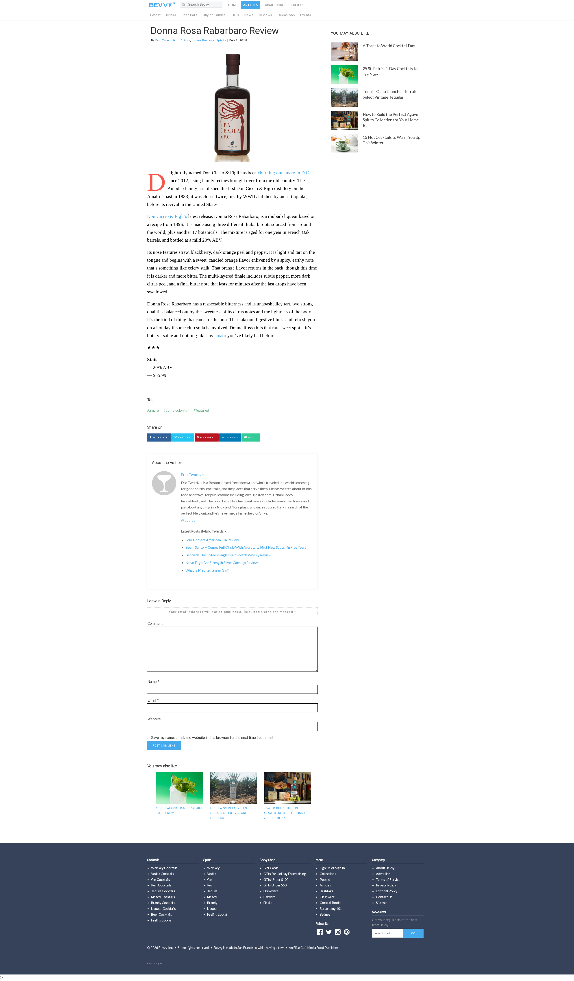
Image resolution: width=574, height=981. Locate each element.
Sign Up (325, 868)
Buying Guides (214, 15)
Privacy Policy (386, 885)
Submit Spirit (274, 5)
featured (202, 410)
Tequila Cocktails (163, 891)
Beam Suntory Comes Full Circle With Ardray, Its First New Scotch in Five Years (245, 547)
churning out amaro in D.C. (284, 172)
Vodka (211, 874)
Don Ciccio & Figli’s (167, 216)
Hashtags (326, 891)
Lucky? (297, 5)
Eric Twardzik (165, 40)
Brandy (212, 903)
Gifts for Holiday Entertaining (284, 874)
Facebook (160, 437)
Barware (269, 897)
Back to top (153, 963)
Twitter (183, 437)
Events (305, 15)
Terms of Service (388, 880)
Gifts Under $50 (275, 885)
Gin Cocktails (160, 880)
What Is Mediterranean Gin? (207, 570)
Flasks (267, 903)
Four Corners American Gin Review (212, 540)
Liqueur (212, 908)
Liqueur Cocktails (163, 908)
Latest (155, 15)
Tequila (212, 891)
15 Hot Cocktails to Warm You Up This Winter (391, 140)
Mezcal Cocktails (163, 897)
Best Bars (190, 15)
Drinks (171, 15)
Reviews (265, 15)
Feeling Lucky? (161, 920)
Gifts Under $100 (275, 880)
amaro (220, 335)
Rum (210, 885)
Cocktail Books (330, 903)
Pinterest (207, 437)
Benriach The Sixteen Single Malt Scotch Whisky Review (228, 555)
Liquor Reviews (203, 40)
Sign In (340, 868)
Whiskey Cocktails (164, 868)
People (325, 880)
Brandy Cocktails (163, 903)
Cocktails (153, 860)
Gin (209, 880)
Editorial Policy (386, 891)
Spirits (221, 40)
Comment (155, 623)
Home (232, 5)
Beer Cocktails (161, 914)
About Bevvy (385, 868)
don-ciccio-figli (177, 410)
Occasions (286, 15)
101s (235, 15)
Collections (328, 874)
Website (188, 520)
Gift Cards (270, 868)
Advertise (383, 874)
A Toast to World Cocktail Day (389, 45)
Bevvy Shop (267, 860)
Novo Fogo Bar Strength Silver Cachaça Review (221, 562)
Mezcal (212, 897)
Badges (325, 914)
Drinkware (270, 891)
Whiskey (213, 868)
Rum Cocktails (161, 885)
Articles (250, 5)
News (248, 15)
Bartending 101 (331, 908)
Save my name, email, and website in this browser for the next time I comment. (212, 738)
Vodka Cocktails (162, 874)
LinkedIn (231, 437)
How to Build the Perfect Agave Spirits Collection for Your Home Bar (287, 813)
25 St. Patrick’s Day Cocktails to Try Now (390, 71)
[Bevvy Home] (160, 5)
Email (251, 437)
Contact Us (384, 897)
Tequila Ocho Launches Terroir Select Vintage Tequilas (228, 813)
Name (153, 682)
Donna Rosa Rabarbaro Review (215, 30)
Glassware (327, 897)
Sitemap (381, 903)
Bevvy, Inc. (166, 948)
